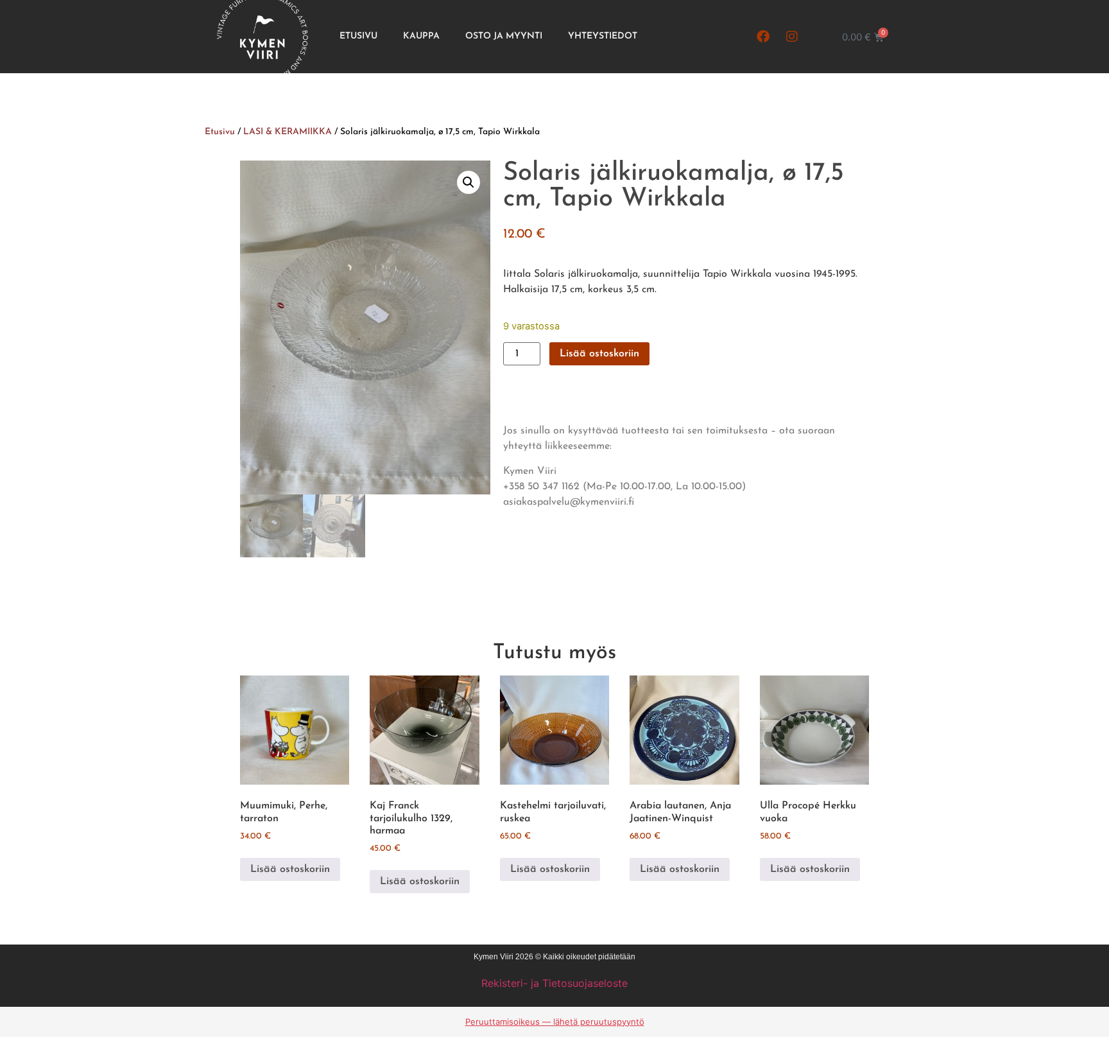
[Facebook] (763, 36)
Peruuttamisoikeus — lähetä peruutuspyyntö (554, 1021)
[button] (468, 182)
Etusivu (358, 36)
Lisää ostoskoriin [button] (290, 869)
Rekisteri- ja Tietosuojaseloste (554, 983)
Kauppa (421, 36)
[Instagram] (792, 36)
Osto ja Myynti (503, 36)
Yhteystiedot (602, 36)
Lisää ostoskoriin (599, 354)
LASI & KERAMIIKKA (287, 132)
